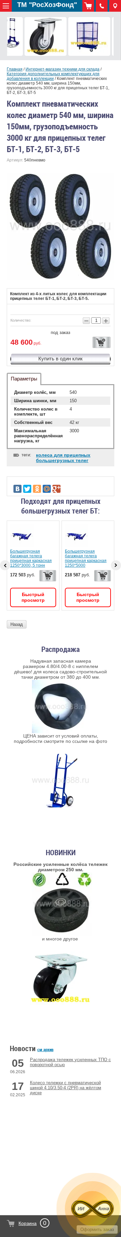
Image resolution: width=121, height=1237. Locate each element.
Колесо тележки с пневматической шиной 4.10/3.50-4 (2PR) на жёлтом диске (65, 1087)
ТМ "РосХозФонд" (47, 4)
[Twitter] (27, 489)
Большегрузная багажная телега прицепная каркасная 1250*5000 (86, 558)
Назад (16, 624)
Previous (5, 565)
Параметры (24, 378)
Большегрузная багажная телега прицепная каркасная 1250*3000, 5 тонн (31, 558)
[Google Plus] (56, 489)
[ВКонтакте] (17, 489)
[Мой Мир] (47, 489)
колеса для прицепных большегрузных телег (63, 457)
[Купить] (101, 342)
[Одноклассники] (37, 489)
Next (116, 565)
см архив (45, 1049)
